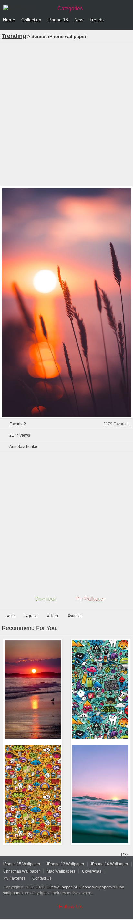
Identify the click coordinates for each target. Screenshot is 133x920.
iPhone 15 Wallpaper (21, 864)
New (78, 19)
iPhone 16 (57, 19)
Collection (31, 19)
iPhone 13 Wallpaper (65, 864)
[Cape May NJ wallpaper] (33, 689)
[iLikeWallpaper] (27, 8)
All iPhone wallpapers (92, 887)
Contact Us (42, 878)
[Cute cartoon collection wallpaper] (33, 794)
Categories (70, 8)
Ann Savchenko (23, 446)
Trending (14, 36)
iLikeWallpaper (59, 887)
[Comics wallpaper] (100, 689)
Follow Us (71, 907)
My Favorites (14, 878)
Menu (126, 20)
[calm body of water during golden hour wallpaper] (100, 794)
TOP (124, 854)
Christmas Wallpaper (21, 871)
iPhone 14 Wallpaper (109, 864)
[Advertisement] (66, 114)
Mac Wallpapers (61, 871)
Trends (96, 19)
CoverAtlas (91, 871)
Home (9, 19)
